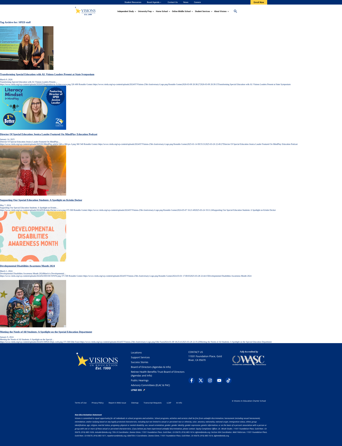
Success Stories (139, 362)
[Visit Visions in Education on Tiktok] (229, 380)
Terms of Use (81, 402)
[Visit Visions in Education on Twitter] (202, 380)
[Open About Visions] (228, 11)
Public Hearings (140, 380)
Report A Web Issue (117, 402)
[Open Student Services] (212, 11)
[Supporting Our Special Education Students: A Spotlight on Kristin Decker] (33, 195)
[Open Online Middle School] (192, 11)
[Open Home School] (169, 11)
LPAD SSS (136, 390)
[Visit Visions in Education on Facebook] (192, 380)
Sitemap (135, 402)
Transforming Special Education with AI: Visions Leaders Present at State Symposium (47, 74)
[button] (235, 11)
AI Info (179, 402)
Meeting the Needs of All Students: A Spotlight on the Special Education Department (46, 331)
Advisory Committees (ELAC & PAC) (150, 385)
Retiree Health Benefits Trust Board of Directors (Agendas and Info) (157, 373)
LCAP (169, 402)
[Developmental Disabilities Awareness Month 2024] (33, 261)
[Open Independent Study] (135, 11)
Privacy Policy (98, 402)
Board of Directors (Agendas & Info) (151, 367)
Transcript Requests (153, 402)
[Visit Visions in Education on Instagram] (211, 380)
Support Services (140, 357)
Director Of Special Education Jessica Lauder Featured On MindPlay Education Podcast (48, 134)
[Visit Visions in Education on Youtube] (220, 380)
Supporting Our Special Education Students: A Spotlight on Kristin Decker (41, 200)
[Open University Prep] (153, 11)
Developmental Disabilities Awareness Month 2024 (27, 265)
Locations (136, 352)
